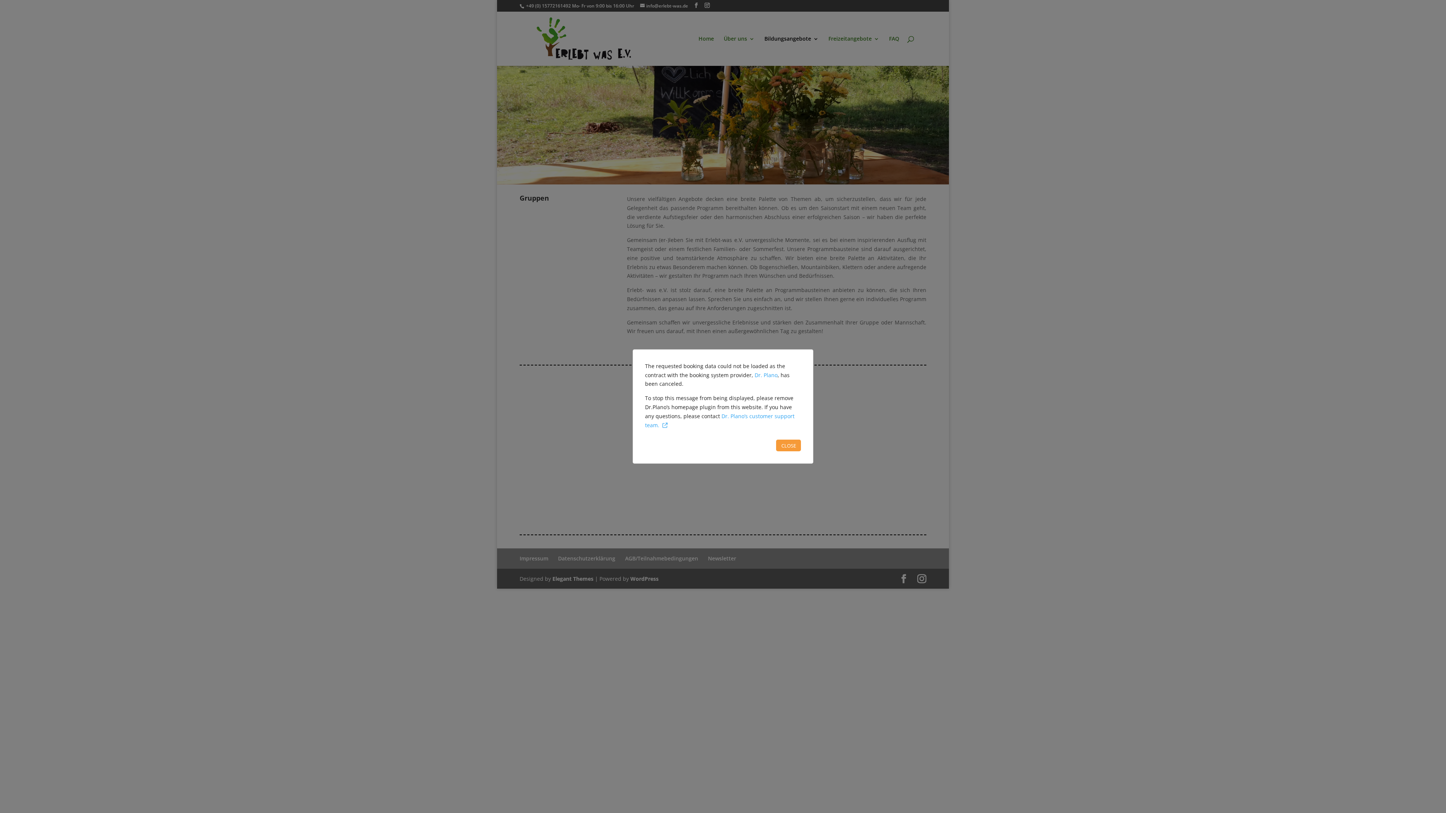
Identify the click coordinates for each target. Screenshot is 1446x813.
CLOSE (788, 445)
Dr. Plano (766, 375)
